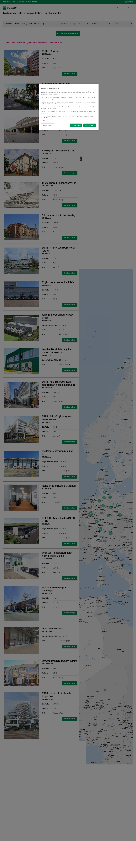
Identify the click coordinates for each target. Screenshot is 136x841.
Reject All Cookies (76, 125)
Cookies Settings (47, 125)
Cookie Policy (47, 118)
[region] (69, 107)
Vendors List (44, 120)
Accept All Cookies (89, 125)
